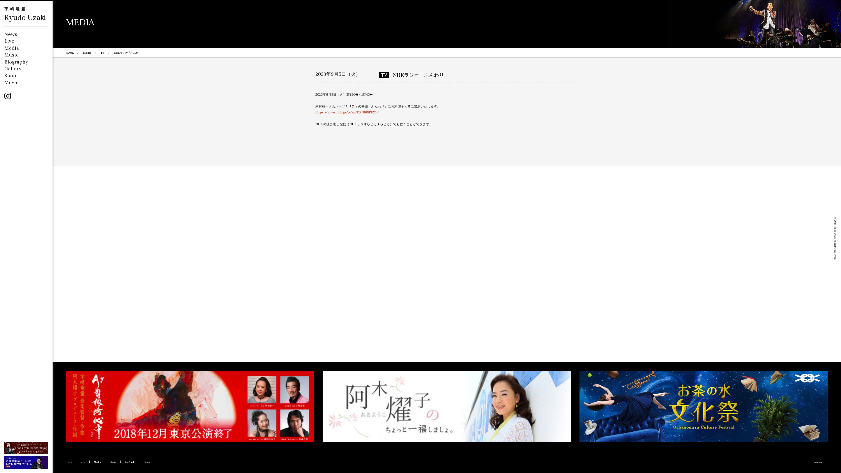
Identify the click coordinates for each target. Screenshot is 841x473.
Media (11, 48)
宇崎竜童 (15, 8)
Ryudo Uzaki (25, 17)
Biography (16, 62)
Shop (10, 76)
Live (9, 41)
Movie (11, 82)
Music (11, 55)
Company (818, 462)
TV (103, 52)
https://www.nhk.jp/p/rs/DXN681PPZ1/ (347, 112)
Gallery (12, 69)
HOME (70, 52)
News (10, 34)
